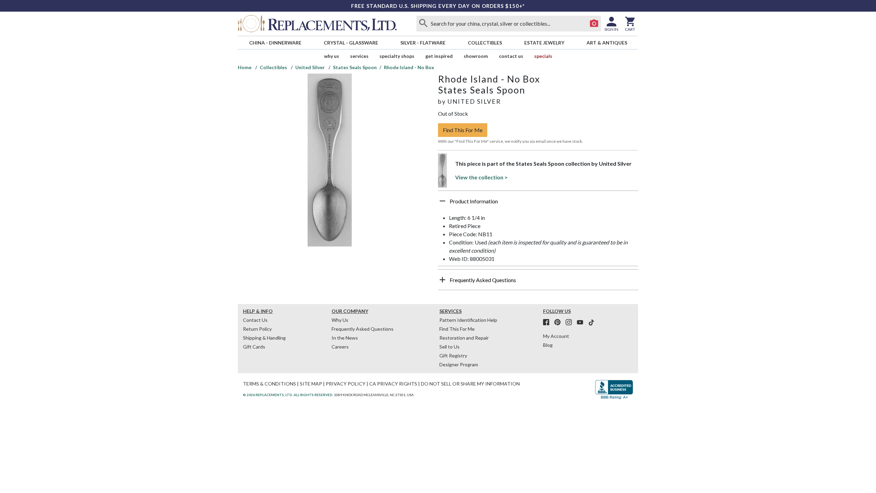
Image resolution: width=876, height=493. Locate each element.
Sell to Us (449, 347)
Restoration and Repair (464, 338)
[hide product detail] (442, 201)
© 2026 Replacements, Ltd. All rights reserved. (288, 395)
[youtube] (582, 322)
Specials (543, 56)
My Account (556, 336)
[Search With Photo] (594, 23)
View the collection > (481, 177)
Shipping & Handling (264, 338)
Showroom (476, 56)
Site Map (311, 384)
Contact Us (511, 56)
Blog (548, 345)
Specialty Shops (396, 56)
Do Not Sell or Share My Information (470, 384)
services (359, 56)
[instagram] (571, 322)
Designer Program (458, 364)
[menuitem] (275, 42)
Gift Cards (254, 347)
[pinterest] (559, 322)
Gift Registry (453, 355)
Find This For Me (462, 130)
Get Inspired (439, 56)
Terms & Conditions (269, 384)
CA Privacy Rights (393, 384)
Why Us (340, 320)
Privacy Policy (345, 384)
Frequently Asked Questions (363, 329)
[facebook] (548, 322)
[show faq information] (442, 279)
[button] (538, 204)
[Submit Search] (423, 23)
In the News (345, 338)
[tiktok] (591, 322)
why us (331, 56)
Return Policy (257, 329)
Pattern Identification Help (468, 320)
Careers (340, 347)
